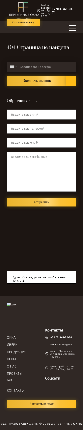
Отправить (41, 202)
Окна (11, 337)
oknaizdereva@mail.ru (63, 344)
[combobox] (13, 67)
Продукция (16, 352)
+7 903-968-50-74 (61, 337)
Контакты (16, 390)
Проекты (14, 373)
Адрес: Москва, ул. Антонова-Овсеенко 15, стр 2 (39, 279)
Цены (11, 359)
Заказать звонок (37, 81)
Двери (12, 344)
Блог (11, 380)
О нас (12, 366)
